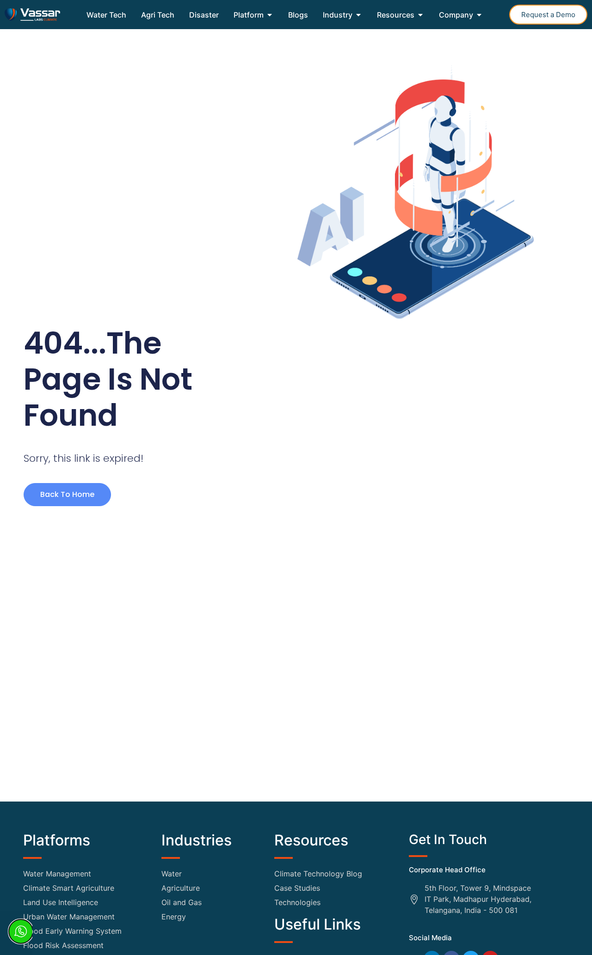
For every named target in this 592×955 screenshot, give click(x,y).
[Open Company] (479, 14)
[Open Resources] (420, 14)
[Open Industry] (358, 14)
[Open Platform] (269, 14)
